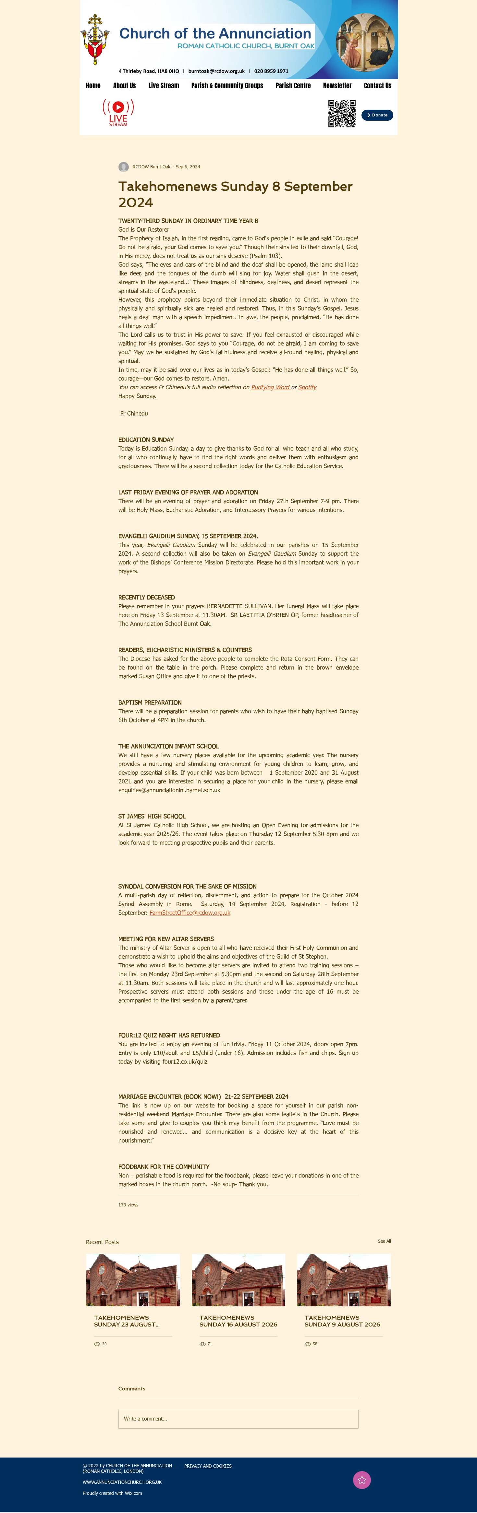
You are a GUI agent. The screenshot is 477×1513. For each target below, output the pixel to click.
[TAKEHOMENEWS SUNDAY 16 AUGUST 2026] (239, 1280)
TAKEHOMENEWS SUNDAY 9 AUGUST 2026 (342, 1321)
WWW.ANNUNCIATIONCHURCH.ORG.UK (122, 1482)
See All (384, 1241)
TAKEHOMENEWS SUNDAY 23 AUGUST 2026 (125, 1321)
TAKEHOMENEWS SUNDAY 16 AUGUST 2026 (238, 1321)
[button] (124, 85)
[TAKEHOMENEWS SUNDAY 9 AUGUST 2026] (344, 1280)
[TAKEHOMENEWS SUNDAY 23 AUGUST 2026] (133, 1280)
